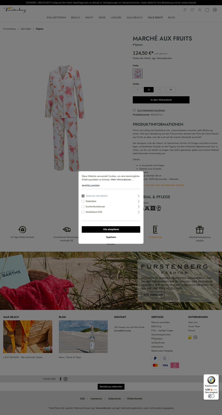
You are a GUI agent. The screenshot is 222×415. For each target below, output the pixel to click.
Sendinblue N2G (94, 212)
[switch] (211, 396)
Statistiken (91, 201)
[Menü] (217, 376)
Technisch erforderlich (97, 195)
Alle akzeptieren (111, 229)
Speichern (111, 237)
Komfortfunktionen (95, 206)
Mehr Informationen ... (122, 179)
